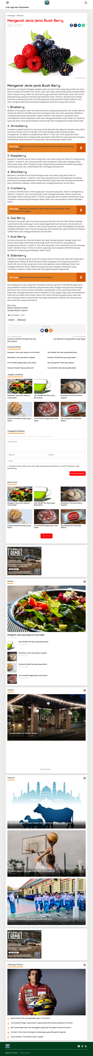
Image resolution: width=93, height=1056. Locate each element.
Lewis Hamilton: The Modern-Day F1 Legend (27, 1037)
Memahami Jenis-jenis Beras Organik (21, 357)
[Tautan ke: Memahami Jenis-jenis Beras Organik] (12, 656)
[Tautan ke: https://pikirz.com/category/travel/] (84, 690)
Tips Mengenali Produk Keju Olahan (60, 363)
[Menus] (7, 2)
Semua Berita (25, 1053)
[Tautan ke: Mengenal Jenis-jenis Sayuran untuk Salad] (46, 609)
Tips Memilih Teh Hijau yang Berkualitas (62, 352)
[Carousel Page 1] (41, 769)
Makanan (10, 26)
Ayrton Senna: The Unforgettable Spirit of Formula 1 (30, 1018)
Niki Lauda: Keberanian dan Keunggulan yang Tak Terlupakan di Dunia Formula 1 (41, 1027)
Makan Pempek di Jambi (17, 308)
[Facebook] (42, 330)
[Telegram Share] (79, 25)
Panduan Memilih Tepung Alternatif (20, 368)
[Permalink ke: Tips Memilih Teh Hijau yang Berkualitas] (46, 386)
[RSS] (51, 330)
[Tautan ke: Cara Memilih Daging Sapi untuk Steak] (12, 679)
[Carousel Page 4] (49, 769)
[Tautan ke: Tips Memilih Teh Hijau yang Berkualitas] (12, 645)
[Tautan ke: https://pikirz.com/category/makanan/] (84, 581)
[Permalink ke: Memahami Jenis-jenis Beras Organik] (73, 386)
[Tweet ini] (75, 25)
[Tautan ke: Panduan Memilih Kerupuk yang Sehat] (12, 667)
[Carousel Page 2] (44, 769)
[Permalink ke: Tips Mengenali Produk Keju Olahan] (73, 409)
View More (46, 536)
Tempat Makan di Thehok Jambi (23, 733)
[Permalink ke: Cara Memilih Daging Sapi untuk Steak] (46, 409)
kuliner (12, 320)
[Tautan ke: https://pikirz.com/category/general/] (84, 778)
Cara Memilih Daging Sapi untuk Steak (21, 363)
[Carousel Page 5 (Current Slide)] (52, 769)
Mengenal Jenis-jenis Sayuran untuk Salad (23, 352)
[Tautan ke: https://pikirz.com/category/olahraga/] (84, 965)
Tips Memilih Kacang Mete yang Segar (69, 337)
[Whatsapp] (83, 25)
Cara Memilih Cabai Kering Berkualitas (61, 368)
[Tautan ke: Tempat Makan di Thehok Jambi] (46, 717)
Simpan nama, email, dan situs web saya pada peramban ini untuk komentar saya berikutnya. (43, 467)
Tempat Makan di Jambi (17, 310)
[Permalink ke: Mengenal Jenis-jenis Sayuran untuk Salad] (19, 386)
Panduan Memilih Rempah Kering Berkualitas (21, 339)
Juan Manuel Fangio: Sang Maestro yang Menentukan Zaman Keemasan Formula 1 (42, 1023)
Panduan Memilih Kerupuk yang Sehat (61, 357)
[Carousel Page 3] (46, 769)
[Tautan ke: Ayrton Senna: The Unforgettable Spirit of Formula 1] (46, 992)
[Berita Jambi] (47, 2)
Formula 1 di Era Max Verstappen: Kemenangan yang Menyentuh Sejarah (38, 1032)
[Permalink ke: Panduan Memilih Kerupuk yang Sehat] (19, 409)
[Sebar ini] (71, 25)
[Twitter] (46, 330)
